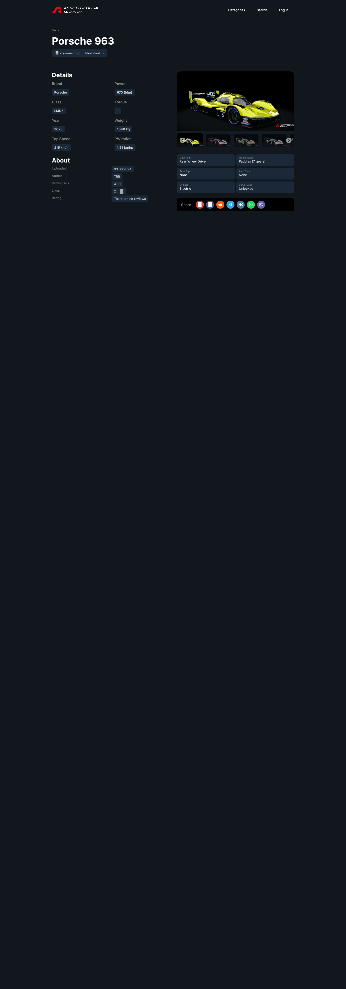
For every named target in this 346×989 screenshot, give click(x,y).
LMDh (58, 111)
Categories (236, 10)
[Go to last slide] (182, 140)
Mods (55, 30)
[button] (190, 140)
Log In (283, 10)
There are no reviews (130, 199)
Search (262, 10)
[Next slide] (289, 140)
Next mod (93, 53)
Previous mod (69, 53)
